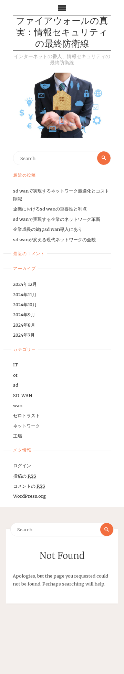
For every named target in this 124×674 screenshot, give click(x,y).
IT (15, 364)
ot (15, 375)
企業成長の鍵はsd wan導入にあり (47, 229)
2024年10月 (25, 304)
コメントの (29, 486)
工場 (17, 436)
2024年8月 (24, 325)
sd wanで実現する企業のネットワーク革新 (56, 219)
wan (17, 405)
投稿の (24, 476)
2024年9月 (24, 314)
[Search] (103, 158)
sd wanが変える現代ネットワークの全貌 (54, 239)
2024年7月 (24, 335)
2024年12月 (25, 284)
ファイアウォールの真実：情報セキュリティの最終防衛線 (62, 33)
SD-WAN (22, 395)
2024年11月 (25, 294)
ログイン (22, 465)
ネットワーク (26, 426)
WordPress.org (29, 496)
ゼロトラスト (26, 415)
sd (15, 385)
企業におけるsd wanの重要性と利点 (50, 209)
